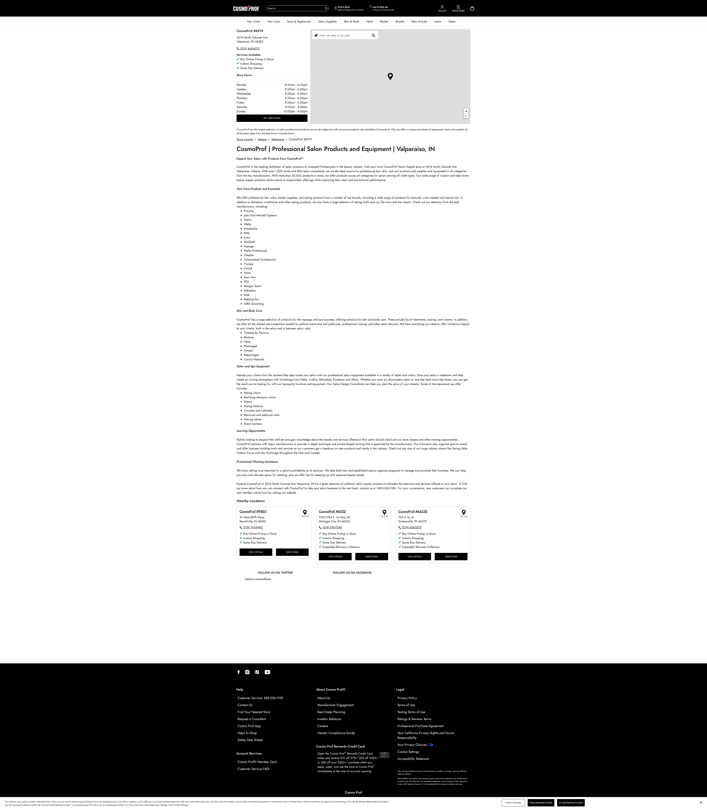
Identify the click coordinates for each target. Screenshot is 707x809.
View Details (256, 552)
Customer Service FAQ (253, 768)
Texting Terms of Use (411, 712)
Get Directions (272, 118)
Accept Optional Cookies (571, 802)
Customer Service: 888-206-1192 (260, 698)
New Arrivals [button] (419, 21)
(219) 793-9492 (253, 527)
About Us (323, 698)
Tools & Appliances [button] (299, 21)
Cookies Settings (513, 802)
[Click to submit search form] (373, 35)
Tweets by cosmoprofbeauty (258, 578)
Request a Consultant (252, 719)
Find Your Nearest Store (254, 712)
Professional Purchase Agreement (421, 726)
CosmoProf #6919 (250, 31)
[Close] (701, 803)
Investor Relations (329, 719)
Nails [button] (370, 21)
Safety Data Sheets (250, 740)
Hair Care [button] (274, 21)
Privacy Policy (407, 698)
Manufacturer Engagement (335, 705)
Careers (322, 726)
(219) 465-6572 (250, 48)
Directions (292, 552)
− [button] (466, 116)
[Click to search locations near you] (316, 35)
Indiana (262, 139)
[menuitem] (254, 21)
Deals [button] (452, 21)
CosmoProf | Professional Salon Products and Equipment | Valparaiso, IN (336, 149)
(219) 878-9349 (332, 527)
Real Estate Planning (331, 712)
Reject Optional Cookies (541, 802)
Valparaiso (277, 139)
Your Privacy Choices (413, 744)
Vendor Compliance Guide (336, 733)
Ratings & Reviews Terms (414, 719)
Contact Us (245, 705)
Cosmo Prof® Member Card (257, 761)
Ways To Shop (247, 733)
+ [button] (466, 111)
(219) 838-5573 (411, 527)
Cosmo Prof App (249, 726)
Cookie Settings (408, 751)
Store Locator (245, 139)
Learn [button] (438, 21)
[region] (353, 803)
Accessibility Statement (413, 758)
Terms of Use (406, 705)
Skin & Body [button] (351, 21)
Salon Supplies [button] (327, 21)
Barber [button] (384, 21)
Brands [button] (400, 21)
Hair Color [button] (253, 21)
